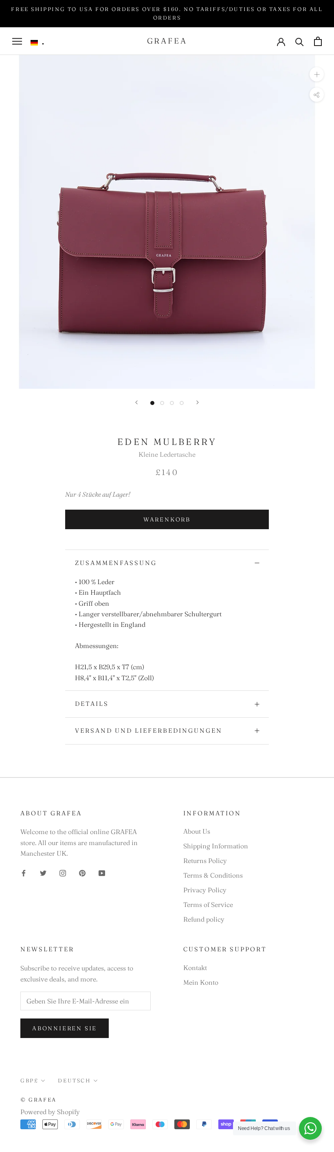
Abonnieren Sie (64, 1028)
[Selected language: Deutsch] (37, 43)
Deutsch (74, 1080)
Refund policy (203, 919)
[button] (37, 43)
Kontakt (195, 968)
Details (92, 703)
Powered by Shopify (50, 1112)
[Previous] (136, 402)
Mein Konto (200, 982)
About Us (196, 831)
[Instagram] (62, 872)
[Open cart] (318, 41)
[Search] (299, 41)
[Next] (197, 402)
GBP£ (29, 1080)
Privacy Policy (204, 890)
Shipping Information (215, 846)
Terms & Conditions (213, 875)
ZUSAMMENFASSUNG (116, 563)
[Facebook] (23, 872)
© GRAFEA (38, 1099)
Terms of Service (208, 904)
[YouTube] (102, 872)
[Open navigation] (17, 41)
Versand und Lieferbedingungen (148, 730)
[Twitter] (43, 872)
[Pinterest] (82, 872)
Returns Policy (205, 860)
